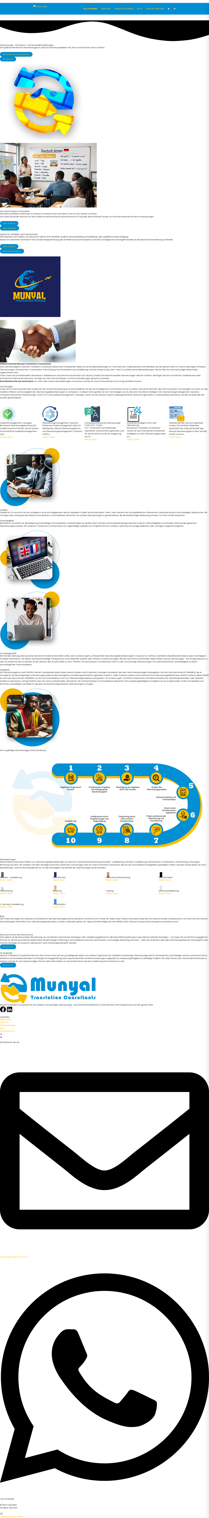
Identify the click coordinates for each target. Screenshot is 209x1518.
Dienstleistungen (124, 8)
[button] (12, 1516)
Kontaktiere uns (155, 8)
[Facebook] (3, 1009)
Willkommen (90, 8)
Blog (139, 8)
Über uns (106, 8)
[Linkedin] (10, 1009)
